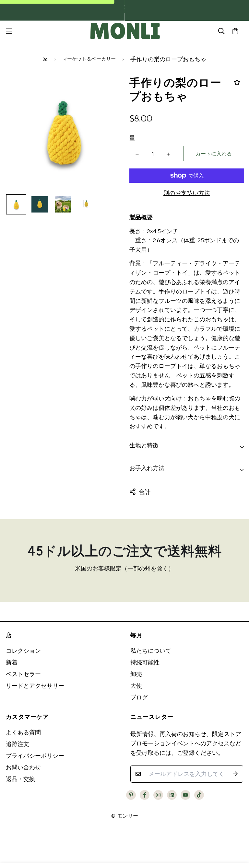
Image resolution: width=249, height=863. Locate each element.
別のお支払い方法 (186, 193)
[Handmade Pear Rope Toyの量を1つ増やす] (168, 154)
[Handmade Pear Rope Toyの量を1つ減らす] (137, 154)
